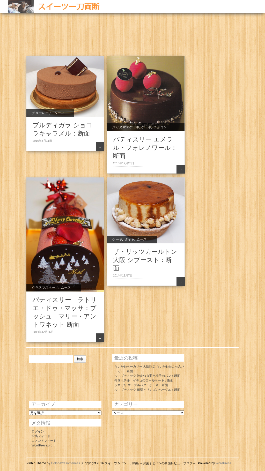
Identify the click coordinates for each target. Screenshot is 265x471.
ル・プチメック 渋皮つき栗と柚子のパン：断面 (147, 376)
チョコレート (42, 113)
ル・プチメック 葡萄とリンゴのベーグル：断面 (147, 390)
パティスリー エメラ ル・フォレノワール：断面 (145, 147)
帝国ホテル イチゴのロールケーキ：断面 (143, 380)
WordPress (223, 463)
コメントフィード (44, 441)
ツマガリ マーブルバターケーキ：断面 (141, 385)
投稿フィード (41, 436)
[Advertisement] (67, 37)
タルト (129, 239)
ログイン (38, 431)
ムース (59, 113)
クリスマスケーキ (125, 127)
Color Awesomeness (65, 463)
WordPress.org (42, 445)
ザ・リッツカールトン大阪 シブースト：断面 (145, 260)
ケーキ (146, 127)
